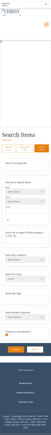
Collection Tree (25, 402)
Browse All (8, 148)
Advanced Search (6, 4)
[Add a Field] (7, 219)
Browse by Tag (25, 148)
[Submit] (46, 4)
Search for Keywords (16, 163)
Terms (8, 207)
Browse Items (25, 383)
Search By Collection (15, 255)
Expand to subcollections (18, 331)
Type (7, 197)
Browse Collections (25, 392)
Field (7, 187)
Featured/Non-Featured (17, 312)
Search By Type (13, 274)
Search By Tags (13, 293)
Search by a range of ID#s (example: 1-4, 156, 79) (25, 234)
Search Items (41, 148)
